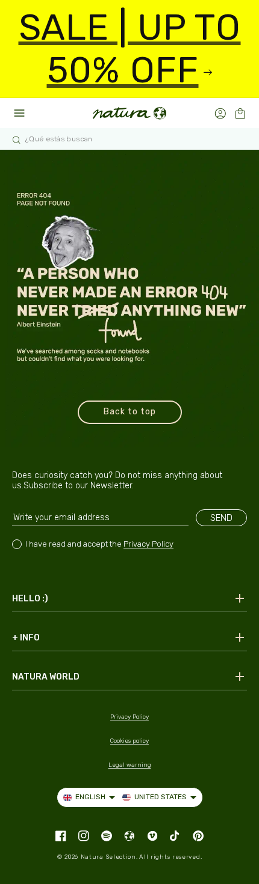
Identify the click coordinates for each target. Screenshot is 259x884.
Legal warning (129, 765)
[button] (240, 113)
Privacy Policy (148, 543)
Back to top (130, 412)
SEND (221, 517)
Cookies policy (129, 740)
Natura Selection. (109, 857)
